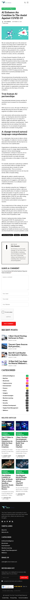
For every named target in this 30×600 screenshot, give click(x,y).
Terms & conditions (23, 597)
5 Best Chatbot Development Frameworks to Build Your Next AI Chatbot (22, 442)
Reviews (15, 400)
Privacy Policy (13, 597)
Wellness (15, 410)
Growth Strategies (15, 395)
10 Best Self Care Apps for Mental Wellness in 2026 (18, 363)
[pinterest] (7, 521)
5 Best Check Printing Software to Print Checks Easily (17, 338)
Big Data (15, 378)
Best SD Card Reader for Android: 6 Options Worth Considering (18, 355)
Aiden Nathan (21, 455)
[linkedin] (4, 521)
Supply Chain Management (15, 408)
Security (15, 403)
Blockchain (15, 380)
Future (15, 390)
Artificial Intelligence (8, 8)
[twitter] (9, 521)
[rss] (12, 521)
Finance (15, 388)
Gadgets (15, 393)
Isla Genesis (7, 21)
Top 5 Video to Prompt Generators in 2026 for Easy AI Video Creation (7, 442)
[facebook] (2, 521)
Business (17, 235)
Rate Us (25, 586)
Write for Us (5, 532)
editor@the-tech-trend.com (9, 562)
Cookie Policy (5, 597)
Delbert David (7, 455)
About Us (4, 530)
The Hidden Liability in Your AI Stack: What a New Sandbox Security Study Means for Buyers (7, 482)
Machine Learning (15, 398)
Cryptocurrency (15, 383)
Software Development (15, 405)
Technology (24, 235)
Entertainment (15, 385)
